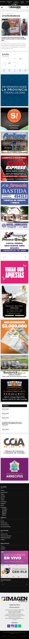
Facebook (3, 547)
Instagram (3, 548)
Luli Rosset (17, 633)
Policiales (3, 496)
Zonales (2, 499)
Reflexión (4, 513)
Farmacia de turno (5, 524)
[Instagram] (12, 626)
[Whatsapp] (19, 626)
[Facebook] (8, 626)
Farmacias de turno (9, 2)
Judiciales (4, 510)
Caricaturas (4, 508)
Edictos (2, 505)
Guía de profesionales (16, 2)
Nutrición (4, 515)
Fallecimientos (3, 1)
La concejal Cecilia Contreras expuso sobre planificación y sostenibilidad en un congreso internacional (12, 423)
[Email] (16, 626)
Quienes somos (22, 2)
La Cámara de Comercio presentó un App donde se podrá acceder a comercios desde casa (13, 39)
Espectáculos (4, 501)
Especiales (3, 503)
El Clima (2, 521)
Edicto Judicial (5, 409)
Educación (4, 511)
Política (2, 494)
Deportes (3, 498)
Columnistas (3, 507)
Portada (2, 490)
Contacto (27, 1)
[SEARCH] (25, 257)
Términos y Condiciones (6, 535)
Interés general (4, 19)
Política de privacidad (5, 537)
